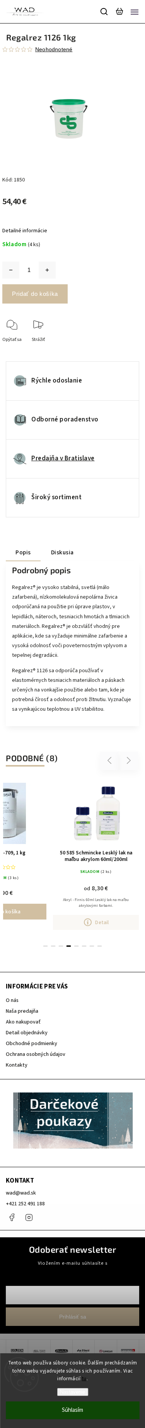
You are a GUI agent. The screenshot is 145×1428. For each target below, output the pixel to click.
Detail (102, 922)
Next (129, 761)
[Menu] (135, 11)
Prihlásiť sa (72, 1317)
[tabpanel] (95, 855)
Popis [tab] (23, 552)
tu (84, 1378)
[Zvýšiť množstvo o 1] (47, 270)
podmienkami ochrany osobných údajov (72, 1270)
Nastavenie (72, 1392)
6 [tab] (84, 946)
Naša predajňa (22, 1011)
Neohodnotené (53, 49)
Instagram (29, 1217)
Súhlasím (72, 1410)
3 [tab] (61, 946)
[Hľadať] (104, 11)
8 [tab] (99, 946)
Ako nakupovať (23, 1022)
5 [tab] (76, 946)
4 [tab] (69, 946)
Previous (110, 761)
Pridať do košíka (35, 293)
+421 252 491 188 (25, 1204)
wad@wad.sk (21, 1193)
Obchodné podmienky (31, 1043)
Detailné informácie (24, 231)
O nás (12, 1000)
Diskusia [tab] (62, 552)
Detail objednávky (27, 1033)
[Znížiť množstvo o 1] (10, 270)
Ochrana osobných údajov (35, 1054)
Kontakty (16, 1065)
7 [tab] (92, 946)
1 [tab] (45, 946)
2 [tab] (53, 946)
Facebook (11, 1217)
